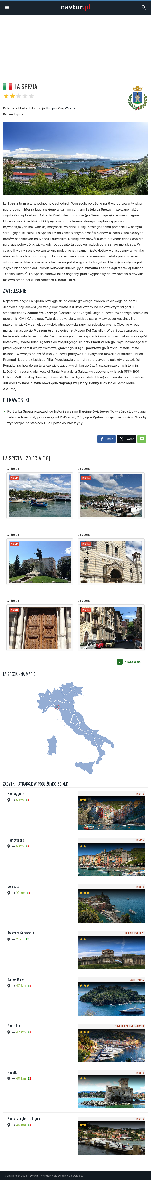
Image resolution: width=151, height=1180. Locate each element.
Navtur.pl (33, 1175)
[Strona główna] (75, 10)
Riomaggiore (16, 793)
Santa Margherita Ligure (24, 1118)
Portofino (14, 1025)
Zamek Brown (16, 979)
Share (109, 439)
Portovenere (16, 840)
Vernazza (13, 886)
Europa (51, 108)
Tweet (129, 439)
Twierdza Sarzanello (21, 932)
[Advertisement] (75, 44)
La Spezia (12, 468)
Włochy (70, 108)
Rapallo (12, 1072)
